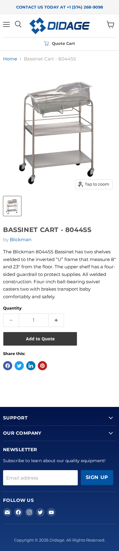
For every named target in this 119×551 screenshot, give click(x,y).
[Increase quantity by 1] (56, 320)
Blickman (20, 239)
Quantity (12, 308)
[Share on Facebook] (7, 365)
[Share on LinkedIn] (30, 365)
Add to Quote (40, 339)
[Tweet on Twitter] (19, 365)
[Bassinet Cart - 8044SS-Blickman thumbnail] (12, 206)
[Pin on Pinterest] (42, 365)
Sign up (97, 477)
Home (10, 58)
